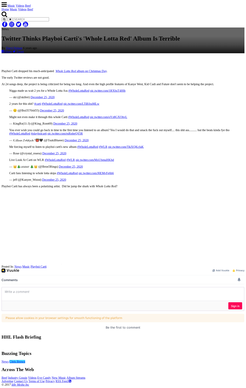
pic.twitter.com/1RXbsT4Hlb (107, 90)
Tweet (20, 51)
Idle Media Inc (20, 384)
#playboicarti (39, 133)
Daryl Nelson (14, 48)
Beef (28, 5)
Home (5, 9)
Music (11, 5)
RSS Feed (62, 381)
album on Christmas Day (81, 71)
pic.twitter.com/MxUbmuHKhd (95, 160)
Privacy (50, 381)
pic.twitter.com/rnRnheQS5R (65, 133)
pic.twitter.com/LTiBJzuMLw (81, 103)
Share (8, 51)
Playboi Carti (39, 266)
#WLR (103, 146)
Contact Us (21, 381)
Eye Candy (44, 377)
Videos (20, 5)
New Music (59, 377)
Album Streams (75, 377)
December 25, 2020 (43, 97)
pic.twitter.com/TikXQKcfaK (126, 146)
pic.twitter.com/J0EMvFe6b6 (96, 173)
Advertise (7, 381)
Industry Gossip (17, 377)
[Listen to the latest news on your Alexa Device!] (123, 345)
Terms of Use (36, 381)
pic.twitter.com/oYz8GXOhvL (108, 117)
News (18, 266)
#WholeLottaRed (78, 90)
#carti (37, 103)
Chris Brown (17, 361)
